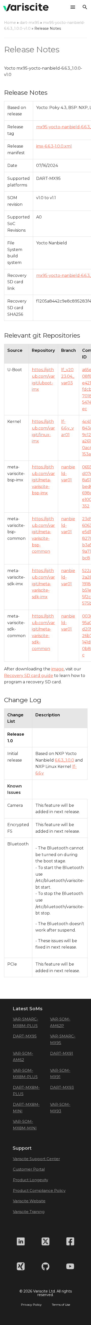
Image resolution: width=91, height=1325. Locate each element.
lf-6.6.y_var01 (67, 428)
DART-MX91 (61, 1053)
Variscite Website (29, 1200)
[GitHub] (45, 1266)
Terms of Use (61, 1304)
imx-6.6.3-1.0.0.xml (54, 146)
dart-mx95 (29, 22)
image (57, 669)
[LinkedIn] (21, 1241)
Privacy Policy (31, 1304)
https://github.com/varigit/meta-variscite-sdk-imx (43, 583)
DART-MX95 (25, 1036)
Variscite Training (28, 1211)
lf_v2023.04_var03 (67, 376)
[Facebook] (70, 1241)
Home (10, 22)
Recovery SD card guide (28, 675)
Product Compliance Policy (39, 1190)
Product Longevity (30, 1179)
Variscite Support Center (36, 1158)
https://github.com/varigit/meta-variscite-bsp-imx (43, 480)
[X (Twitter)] (45, 1241)
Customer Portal (29, 1169)
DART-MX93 (62, 1087)
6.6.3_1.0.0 (64, 760)
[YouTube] (70, 1266)
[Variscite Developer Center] (26, 7)
